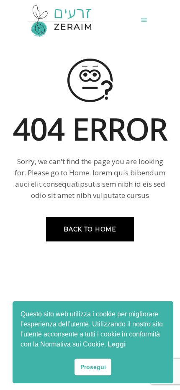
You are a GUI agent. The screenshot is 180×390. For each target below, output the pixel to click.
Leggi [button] (117, 344)
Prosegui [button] (93, 367)
